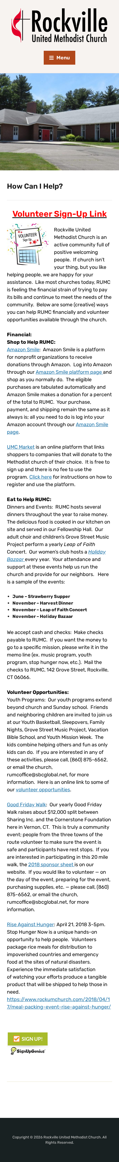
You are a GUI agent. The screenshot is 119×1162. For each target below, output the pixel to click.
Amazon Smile (23, 350)
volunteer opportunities (43, 790)
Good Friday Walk (26, 805)
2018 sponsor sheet (51, 865)
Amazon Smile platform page (69, 372)
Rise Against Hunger (30, 924)
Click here (40, 477)
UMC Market (21, 447)
